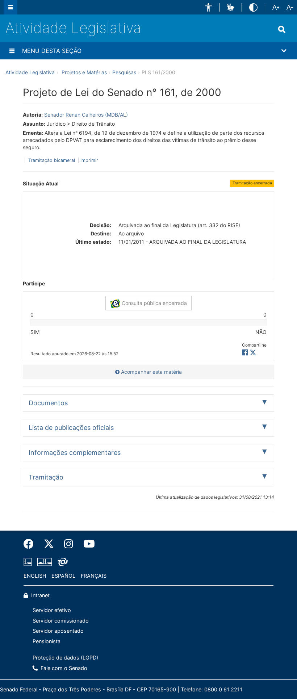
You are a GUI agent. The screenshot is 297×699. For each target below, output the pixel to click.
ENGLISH (35, 576)
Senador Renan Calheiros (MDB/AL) (86, 115)
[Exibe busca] (282, 29)
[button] (208, 7)
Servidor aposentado (58, 631)
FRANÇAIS (93, 576)
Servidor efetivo (52, 610)
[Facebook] (31, 544)
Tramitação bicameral (51, 160)
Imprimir (89, 160)
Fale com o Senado (63, 668)
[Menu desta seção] (12, 51)
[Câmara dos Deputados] (29, 561)
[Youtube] (86, 544)
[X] (253, 352)
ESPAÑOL (63, 576)
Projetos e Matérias (84, 72)
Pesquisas (124, 72)
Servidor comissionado (61, 621)
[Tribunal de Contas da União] (61, 561)
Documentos (48, 403)
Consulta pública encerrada (153, 303)
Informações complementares (75, 452)
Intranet (40, 595)
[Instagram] (68, 544)
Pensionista (46, 641)
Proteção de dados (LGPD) (65, 657)
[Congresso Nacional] (44, 561)
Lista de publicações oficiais (71, 427)
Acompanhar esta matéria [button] (151, 372)
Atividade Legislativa (73, 28)
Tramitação (46, 477)
